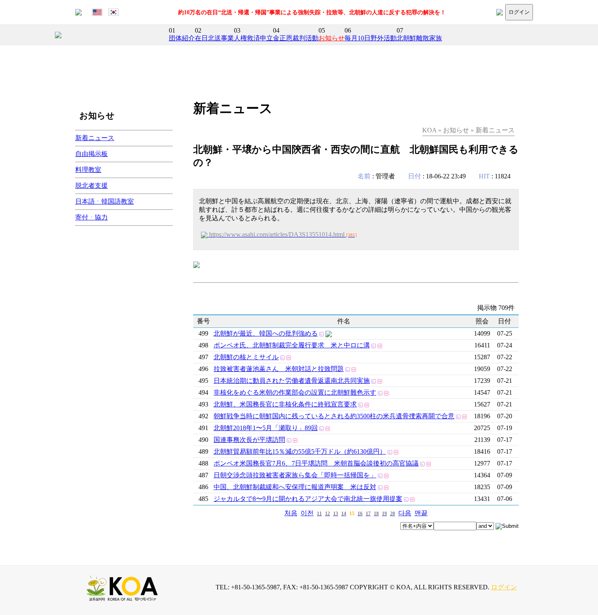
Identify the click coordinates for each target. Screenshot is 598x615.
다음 (404, 513)
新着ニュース (94, 137)
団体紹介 (182, 38)
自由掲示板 (91, 153)
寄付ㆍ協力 (91, 217)
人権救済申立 (253, 38)
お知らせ (332, 38)
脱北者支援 (91, 185)
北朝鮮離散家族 (419, 38)
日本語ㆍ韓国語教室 (104, 201)
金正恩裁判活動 (296, 38)
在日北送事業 (214, 38)
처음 (290, 513)
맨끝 (421, 513)
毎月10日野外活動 (371, 38)
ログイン (519, 12)
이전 (307, 513)
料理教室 (88, 169)
